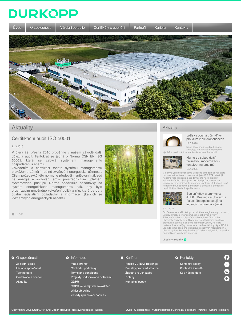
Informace (78, 258)
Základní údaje (25, 263)
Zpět (19, 214)
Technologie (24, 272)
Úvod (17, 27)
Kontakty (181, 27)
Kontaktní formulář (191, 268)
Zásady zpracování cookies (88, 295)
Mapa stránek (79, 263)
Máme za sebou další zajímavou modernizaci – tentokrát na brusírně (203, 161)
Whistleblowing (80, 290)
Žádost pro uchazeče (138, 272)
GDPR (75, 281)
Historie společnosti (28, 268)
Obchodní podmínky (83, 268)
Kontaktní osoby (135, 281)
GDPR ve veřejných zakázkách (90, 286)
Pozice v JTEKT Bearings (141, 263)
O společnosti (40, 27)
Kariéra (160, 27)
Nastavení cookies (82, 309)
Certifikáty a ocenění (109, 27)
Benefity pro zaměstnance (142, 268)
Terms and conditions (84, 272)
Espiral (99, 309)
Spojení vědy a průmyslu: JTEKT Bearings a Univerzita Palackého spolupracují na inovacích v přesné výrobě (206, 199)
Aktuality (170, 127)
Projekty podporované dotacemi (91, 277)
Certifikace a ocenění (29, 277)
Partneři (140, 27)
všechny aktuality (173, 239)
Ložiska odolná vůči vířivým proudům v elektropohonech (205, 137)
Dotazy (129, 277)
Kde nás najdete (190, 272)
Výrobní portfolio (72, 27)
